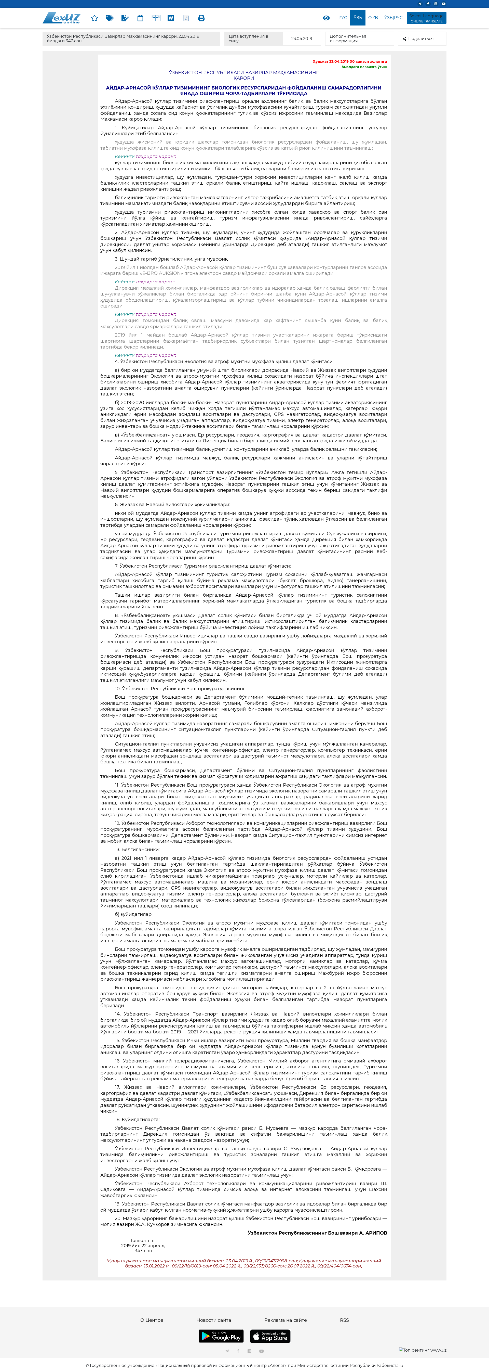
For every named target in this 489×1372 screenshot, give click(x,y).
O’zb (373, 17)
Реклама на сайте (285, 1320)
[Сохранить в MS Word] (171, 17)
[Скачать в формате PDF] (186, 17)
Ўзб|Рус (393, 17)
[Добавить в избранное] (94, 17)
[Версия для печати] (201, 17)
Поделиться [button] (421, 38)
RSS (344, 1320)
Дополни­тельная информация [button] (348, 38)
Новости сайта (213, 1320)
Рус (342, 17)
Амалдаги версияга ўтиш (364, 67)
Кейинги (125, 156)
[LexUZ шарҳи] (125, 17)
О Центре (151, 1320)
